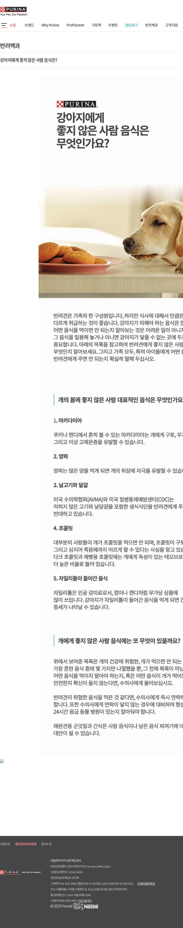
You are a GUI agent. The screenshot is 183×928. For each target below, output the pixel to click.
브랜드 (29, 25)
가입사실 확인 (85, 901)
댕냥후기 (131, 25)
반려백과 (151, 25)
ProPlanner (75, 25)
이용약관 (5, 844)
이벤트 (113, 25)
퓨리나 (27, 11)
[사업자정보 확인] (146, 884)
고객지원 (171, 25)
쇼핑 (13, 25)
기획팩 (96, 25)
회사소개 (46, 844)
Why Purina (50, 25)
